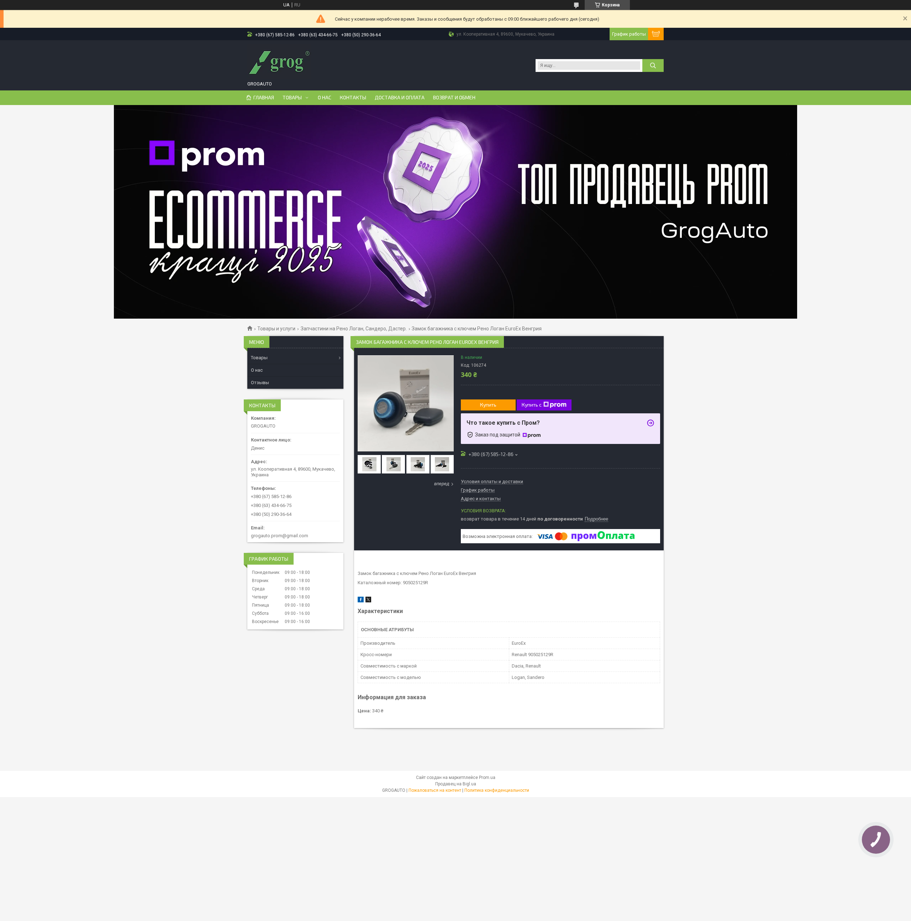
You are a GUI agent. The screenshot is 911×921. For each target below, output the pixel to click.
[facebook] (361, 600)
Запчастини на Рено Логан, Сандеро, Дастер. (354, 328)
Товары (292, 97)
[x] (368, 600)
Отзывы (260, 382)
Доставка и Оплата (400, 97)
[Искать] (653, 65)
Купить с (532, 405)
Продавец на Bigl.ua (455, 783)
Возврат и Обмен (454, 97)
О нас (324, 97)
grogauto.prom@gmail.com (279, 535)
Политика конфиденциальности (496, 790)
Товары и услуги (276, 328)
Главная (263, 97)
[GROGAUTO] (279, 61)
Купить (488, 405)
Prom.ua (487, 777)
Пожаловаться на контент (435, 790)
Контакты (353, 97)
